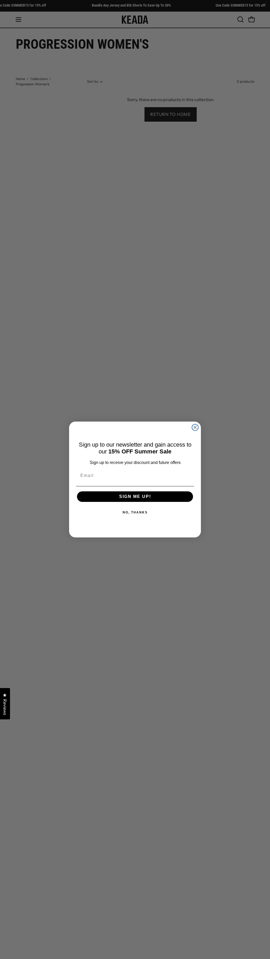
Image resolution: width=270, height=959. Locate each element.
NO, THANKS (135, 512)
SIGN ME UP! (135, 496)
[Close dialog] (195, 427)
